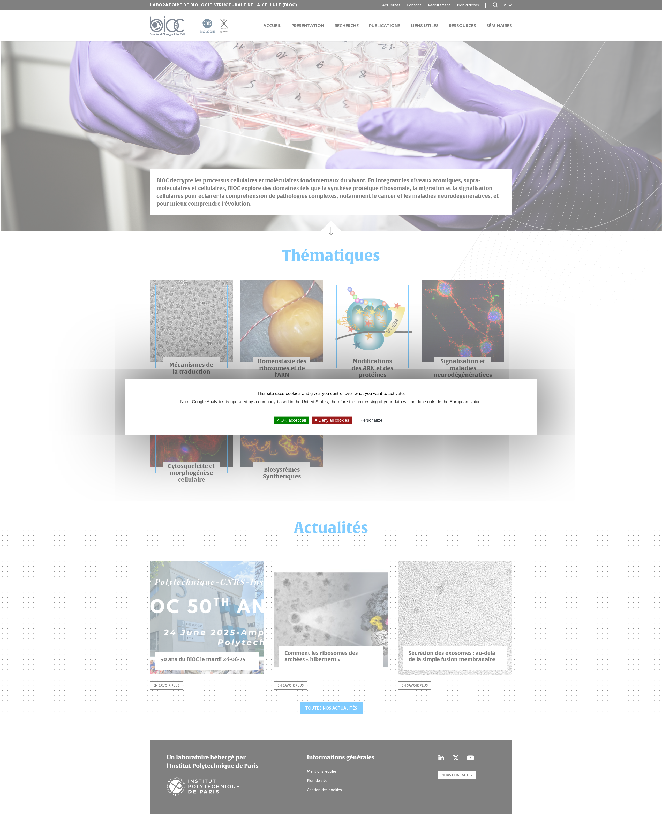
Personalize (371, 420)
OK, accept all (293, 420)
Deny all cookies (333, 420)
